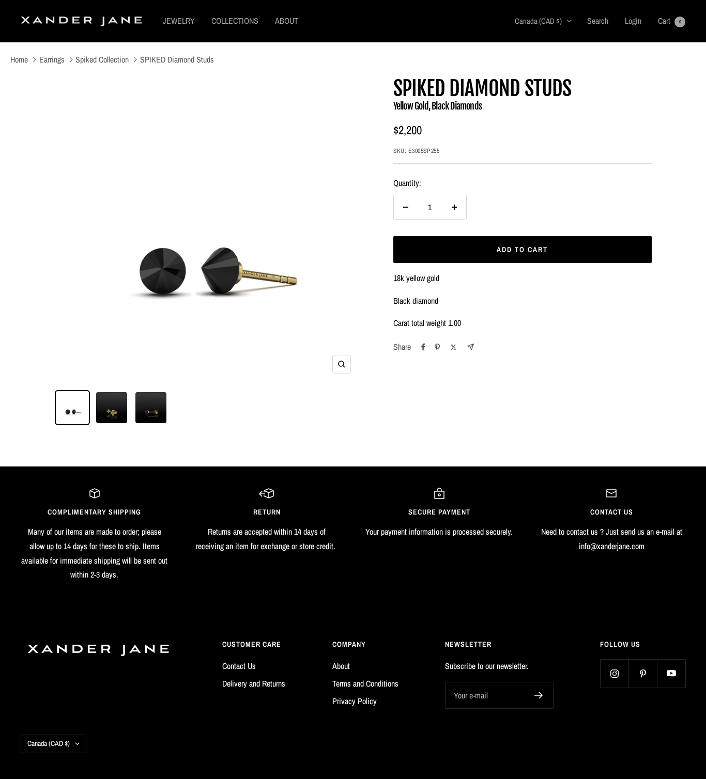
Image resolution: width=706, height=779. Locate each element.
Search (597, 20)
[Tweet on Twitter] (453, 347)
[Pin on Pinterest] (437, 347)
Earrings (52, 59)
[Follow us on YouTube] (671, 673)
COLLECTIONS (234, 20)
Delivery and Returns (253, 683)
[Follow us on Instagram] (614, 673)
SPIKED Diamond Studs (177, 59)
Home (19, 59)
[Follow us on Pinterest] (642, 673)
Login (633, 20)
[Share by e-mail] (470, 347)
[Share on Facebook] (423, 347)
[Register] (538, 695)
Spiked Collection (102, 59)
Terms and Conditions (365, 683)
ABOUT (286, 20)
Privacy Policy (354, 701)
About (341, 666)
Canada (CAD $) (538, 20)
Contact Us (239, 666)
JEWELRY (179, 20)
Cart (669, 20)
